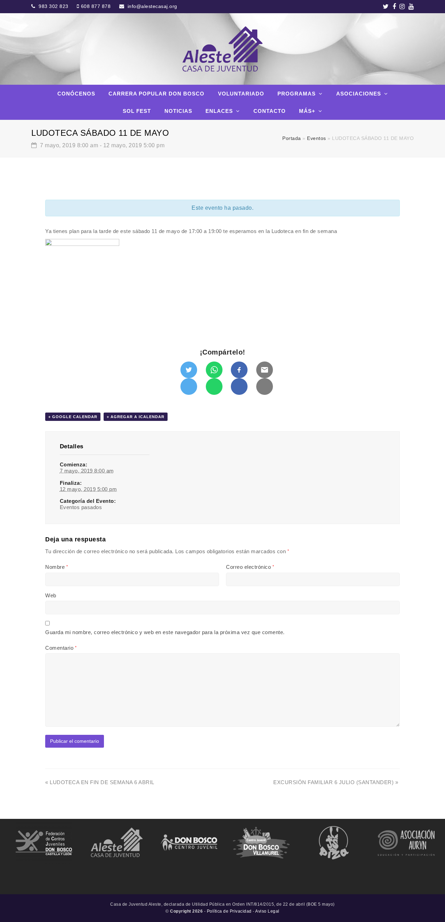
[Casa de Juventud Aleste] (222, 49)
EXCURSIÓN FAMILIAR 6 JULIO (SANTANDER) (335, 782)
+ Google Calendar (72, 417)
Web (50, 595)
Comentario (60, 648)
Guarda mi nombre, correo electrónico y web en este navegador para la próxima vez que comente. (165, 632)
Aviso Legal (267, 911)
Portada (291, 138)
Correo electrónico (250, 567)
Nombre (56, 567)
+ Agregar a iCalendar (135, 417)
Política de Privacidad (229, 911)
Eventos (316, 138)
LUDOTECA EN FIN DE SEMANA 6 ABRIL (99, 782)
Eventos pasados (81, 507)
